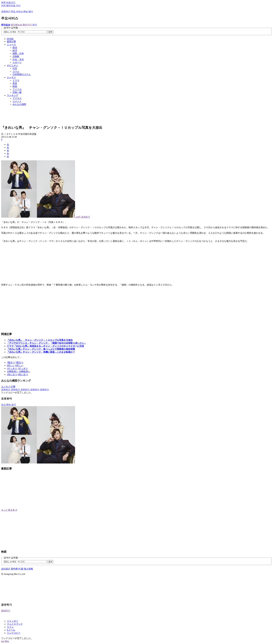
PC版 (20, 569)
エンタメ (11, 77)
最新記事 (11, 41)
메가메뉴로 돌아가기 (21, 24)
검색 (50, 32)
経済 (15, 50)
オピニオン (12, 65)
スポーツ (17, 62)
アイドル (17, 89)
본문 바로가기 (8, 2)
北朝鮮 (16, 56)
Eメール (11, 630)
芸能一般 (17, 92)
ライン (10, 627)
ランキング (12, 95)
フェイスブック (15, 624)
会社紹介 (5, 569)
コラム (16, 71)
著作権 (14, 569)
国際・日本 (18, 53)
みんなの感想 (19, 104)
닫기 (34, 24)
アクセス (17, 98)
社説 (15, 68)
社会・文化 (18, 59)
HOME (10, 39)
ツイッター (12, 621)
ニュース (11, 44)
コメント (17, 101)
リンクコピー (13, 633)
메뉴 (7, 641)
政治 (15, 47)
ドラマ (16, 80)
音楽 (15, 83)
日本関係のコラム (22, 74)
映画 (15, 86)
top (2, 641)
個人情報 (28, 569)
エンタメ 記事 (8, 386)
